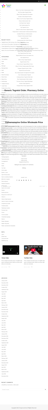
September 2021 (5, 316)
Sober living (4, 148)
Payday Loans (4, 141)
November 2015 (5, 376)
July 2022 (4, 293)
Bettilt (3, 72)
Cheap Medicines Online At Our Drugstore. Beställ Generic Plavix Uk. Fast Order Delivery (20, 48)
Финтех (3, 219)
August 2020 (4, 345)
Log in (3, 234)
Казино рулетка (5, 192)
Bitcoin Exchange (5, 74)
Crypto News (4, 85)
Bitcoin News (4, 76)
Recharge (4, 143)
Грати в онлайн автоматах (7, 176)
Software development (6, 150)
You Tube (3, 168)
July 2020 (4, 347)
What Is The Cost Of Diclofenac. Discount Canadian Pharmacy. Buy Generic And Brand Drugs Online (22, 50)
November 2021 (5, 311)
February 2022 (5, 305)
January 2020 (4, 360)
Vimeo (3, 163)
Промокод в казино (6, 208)
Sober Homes (4, 145)
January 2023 (4, 280)
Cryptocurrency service (6, 90)
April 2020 (4, 353)
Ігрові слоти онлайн (6, 187)
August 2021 (4, 318)
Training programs (5, 156)
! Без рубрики (4, 59)
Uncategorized (5, 161)
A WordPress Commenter (7, 384)
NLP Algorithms (5, 132)
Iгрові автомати (5, 125)
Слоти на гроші (5, 214)
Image (3, 112)
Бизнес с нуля (5, 172)
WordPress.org (5, 240)
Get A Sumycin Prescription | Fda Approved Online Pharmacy (14, 44)
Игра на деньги (5, 181)
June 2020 (4, 349)
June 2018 (4, 373)
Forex (3, 96)
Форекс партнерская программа (8, 225)
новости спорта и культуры (7, 201)
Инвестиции (4, 185)
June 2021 (4, 322)
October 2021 (4, 314)
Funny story (4, 101)
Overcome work (5, 136)
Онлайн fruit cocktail (6, 203)
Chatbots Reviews (5, 83)
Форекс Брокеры (5, 221)
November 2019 (5, 362)
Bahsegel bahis (5, 68)
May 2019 (4, 367)
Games (3, 108)
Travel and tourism (5, 159)
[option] (13, 256)
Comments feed (5, 238)
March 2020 (4, 356)
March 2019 (4, 369)
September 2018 (5, 371)
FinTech (3, 94)
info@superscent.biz (43, 1)
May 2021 (4, 325)
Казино (3, 190)
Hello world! (16, 384)
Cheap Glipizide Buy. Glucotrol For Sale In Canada (12, 46)
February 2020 (5, 358)
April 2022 (4, 300)
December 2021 (5, 309)
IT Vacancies (4, 116)
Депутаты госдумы (6, 179)
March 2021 (4, 329)
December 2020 (5, 336)
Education (4, 92)
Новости (3, 196)
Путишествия (4, 210)
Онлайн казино (5, 205)
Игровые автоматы (6, 183)
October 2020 (4, 340)
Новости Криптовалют (6, 199)
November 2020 (5, 338)
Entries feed (4, 236)
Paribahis (3, 139)
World (3, 165)
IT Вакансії (4, 119)
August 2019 (4, 365)
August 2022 (4, 291)
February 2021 (5, 331)
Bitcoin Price (4, 79)
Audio (3, 61)
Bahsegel (3, 65)
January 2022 (4, 307)
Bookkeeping (4, 81)
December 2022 (5, 282)
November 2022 (5, 285)
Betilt (3, 70)
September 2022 (5, 289)
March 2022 (4, 302)
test (2, 152)
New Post (4, 130)
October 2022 (4, 287)
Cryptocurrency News (6, 88)
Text (2, 154)
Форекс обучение (5, 223)
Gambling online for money (7, 105)
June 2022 (4, 296)
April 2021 (4, 327)
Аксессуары (4, 170)
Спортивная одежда (6, 216)
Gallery (3, 103)
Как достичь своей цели (7, 194)
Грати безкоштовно (6, 174)
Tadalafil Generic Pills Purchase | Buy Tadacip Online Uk (13, 42)
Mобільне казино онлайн (7, 128)
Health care (4, 110)
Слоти (3, 212)
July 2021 (4, 320)
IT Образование (5, 121)
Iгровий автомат (5, 123)
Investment (4, 114)
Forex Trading (4, 99)
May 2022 (4, 298)
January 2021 (4, 333)
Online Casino (4, 134)
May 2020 (4, 351)
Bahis (3, 63)
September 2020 (5, 342)
